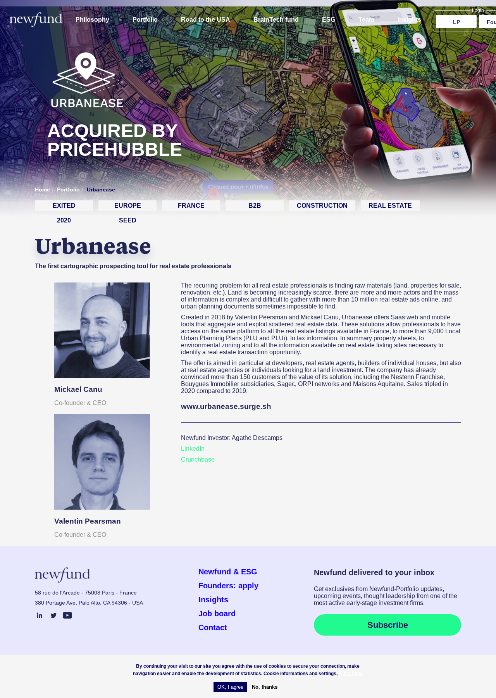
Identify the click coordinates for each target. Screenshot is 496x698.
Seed (127, 220)
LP (456, 22)
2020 (64, 220)
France (191, 205)
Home (42, 189)
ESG (328, 19)
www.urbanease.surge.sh (226, 406)
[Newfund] (36, 19)
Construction (322, 205)
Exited (64, 205)
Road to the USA (205, 19)
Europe (127, 205)
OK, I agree (230, 687)
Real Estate (390, 205)
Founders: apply (228, 585)
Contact (212, 627)
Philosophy (92, 19)
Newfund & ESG (227, 571)
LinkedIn (193, 448)
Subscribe (387, 625)
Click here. (351, 673)
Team (366, 19)
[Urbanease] (86, 118)
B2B (254, 205)
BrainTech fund (276, 19)
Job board (217, 613)
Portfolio (145, 19)
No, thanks (264, 687)
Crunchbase (198, 459)
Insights (409, 19)
